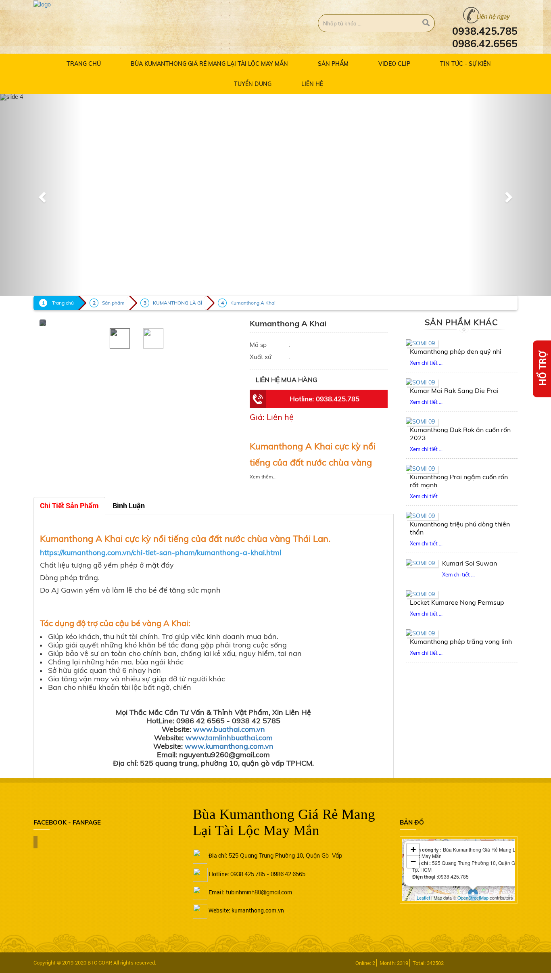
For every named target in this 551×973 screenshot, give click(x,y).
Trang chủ (84, 63)
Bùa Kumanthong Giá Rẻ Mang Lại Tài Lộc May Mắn (209, 63)
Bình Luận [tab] (129, 505)
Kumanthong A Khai (253, 303)
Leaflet (423, 897)
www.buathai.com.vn (229, 729)
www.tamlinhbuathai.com (229, 737)
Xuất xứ (260, 357)
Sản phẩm (333, 63)
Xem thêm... (263, 477)
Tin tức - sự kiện (465, 63)
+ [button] (413, 849)
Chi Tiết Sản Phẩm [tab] (69, 505)
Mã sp (258, 345)
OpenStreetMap (472, 897)
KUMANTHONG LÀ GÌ (177, 303)
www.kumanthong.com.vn (229, 746)
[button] (41, 195)
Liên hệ (312, 84)
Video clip (394, 63)
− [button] (413, 861)
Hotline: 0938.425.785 (324, 399)
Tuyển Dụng (252, 84)
